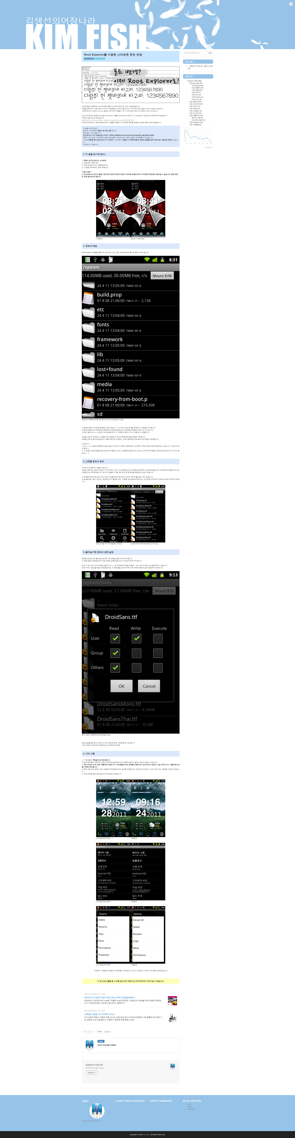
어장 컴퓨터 (195, 102)
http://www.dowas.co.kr (92, 1011)
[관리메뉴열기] (291, 4)
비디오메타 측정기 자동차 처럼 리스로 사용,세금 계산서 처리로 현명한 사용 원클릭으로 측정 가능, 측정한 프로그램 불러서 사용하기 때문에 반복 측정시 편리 (123, 1018)
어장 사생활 (195, 125)
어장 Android (197, 85)
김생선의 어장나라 (94, 1065)
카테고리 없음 (89, 58)
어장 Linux (196, 99)
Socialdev (146, 1134)
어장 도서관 (195, 113)
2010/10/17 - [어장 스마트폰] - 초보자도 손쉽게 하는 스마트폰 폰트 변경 (108, 120)
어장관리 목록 (194, 81)
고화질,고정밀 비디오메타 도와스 (99, 1014)
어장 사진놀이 (195, 111)
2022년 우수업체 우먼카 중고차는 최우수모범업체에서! (109, 997)
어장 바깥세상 (196, 122)
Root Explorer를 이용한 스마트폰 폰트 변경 (113, 54)
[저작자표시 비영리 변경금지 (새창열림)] (107, 1032)
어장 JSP (196, 92)
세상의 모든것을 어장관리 (95, 1068)
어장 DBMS (197, 88)
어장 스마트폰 (196, 104)
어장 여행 (194, 108)
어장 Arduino (197, 97)
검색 (210, 53)
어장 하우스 (194, 106)
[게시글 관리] (91, 1032)
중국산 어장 (197, 118)
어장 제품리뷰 (196, 115)
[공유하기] (88, 1032)
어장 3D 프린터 (198, 120)
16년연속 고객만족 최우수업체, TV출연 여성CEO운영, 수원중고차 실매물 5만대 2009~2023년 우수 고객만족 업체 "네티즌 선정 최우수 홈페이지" (122, 1002)
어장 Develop (195, 83)
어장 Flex (196, 95)
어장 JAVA (196, 90)
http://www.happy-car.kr (92, 994)
